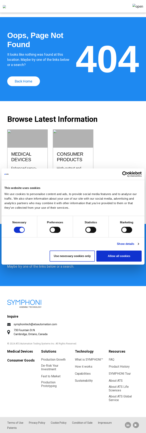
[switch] (55, 230)
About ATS (116, 380)
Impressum (105, 422)
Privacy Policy (37, 422)
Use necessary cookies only (72, 256)
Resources (117, 351)
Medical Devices (20, 351)
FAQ (111, 359)
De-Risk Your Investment (49, 367)
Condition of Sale (82, 422)
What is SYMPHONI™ (89, 359)
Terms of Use (15, 422)
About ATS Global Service (120, 398)
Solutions (48, 351)
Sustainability (84, 380)
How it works (83, 366)
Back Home (23, 81)
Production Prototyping (49, 384)
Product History (119, 366)
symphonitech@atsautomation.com (35, 324)
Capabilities (83, 373)
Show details (125, 243)
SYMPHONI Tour (120, 373)
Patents (12, 427)
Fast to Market (50, 376)
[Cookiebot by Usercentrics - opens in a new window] (125, 174)
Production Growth (53, 359)
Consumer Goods (21, 360)
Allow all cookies (119, 256)
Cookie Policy (59, 422)
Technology (84, 351)
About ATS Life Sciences (119, 388)
